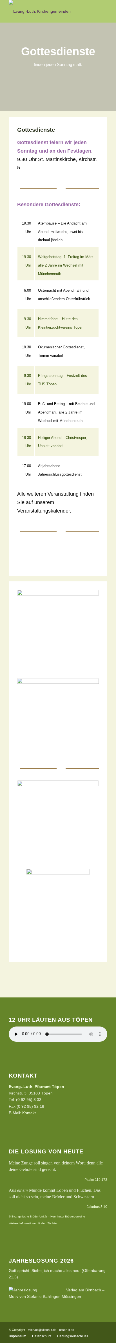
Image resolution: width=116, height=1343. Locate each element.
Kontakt (29, 1113)
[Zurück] (29, 555)
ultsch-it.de (66, 1329)
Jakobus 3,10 (97, 1207)
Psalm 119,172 (95, 1180)
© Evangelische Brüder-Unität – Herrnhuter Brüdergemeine (47, 1216)
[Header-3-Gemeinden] (48, 11)
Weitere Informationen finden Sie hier (33, 1223)
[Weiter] (86, 555)
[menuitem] (17, 1336)
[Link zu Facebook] (103, 1329)
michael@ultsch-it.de (42, 1329)
